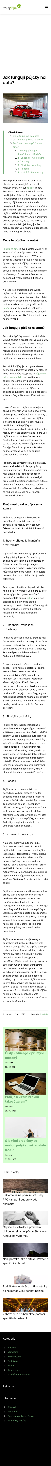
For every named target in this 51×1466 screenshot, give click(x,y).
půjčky (30, 187)
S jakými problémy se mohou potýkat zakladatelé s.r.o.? (25, 1145)
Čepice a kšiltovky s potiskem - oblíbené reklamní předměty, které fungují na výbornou (24, 1231)
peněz (6, 308)
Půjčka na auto (11, 248)
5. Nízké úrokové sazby (30, 172)
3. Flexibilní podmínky (29, 165)
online (30, 598)
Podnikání (44, 1014)
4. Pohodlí (23, 168)
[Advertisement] (25, 41)
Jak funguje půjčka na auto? (28, 139)
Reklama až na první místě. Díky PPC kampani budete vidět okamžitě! (23, 1199)
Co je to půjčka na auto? (26, 136)
